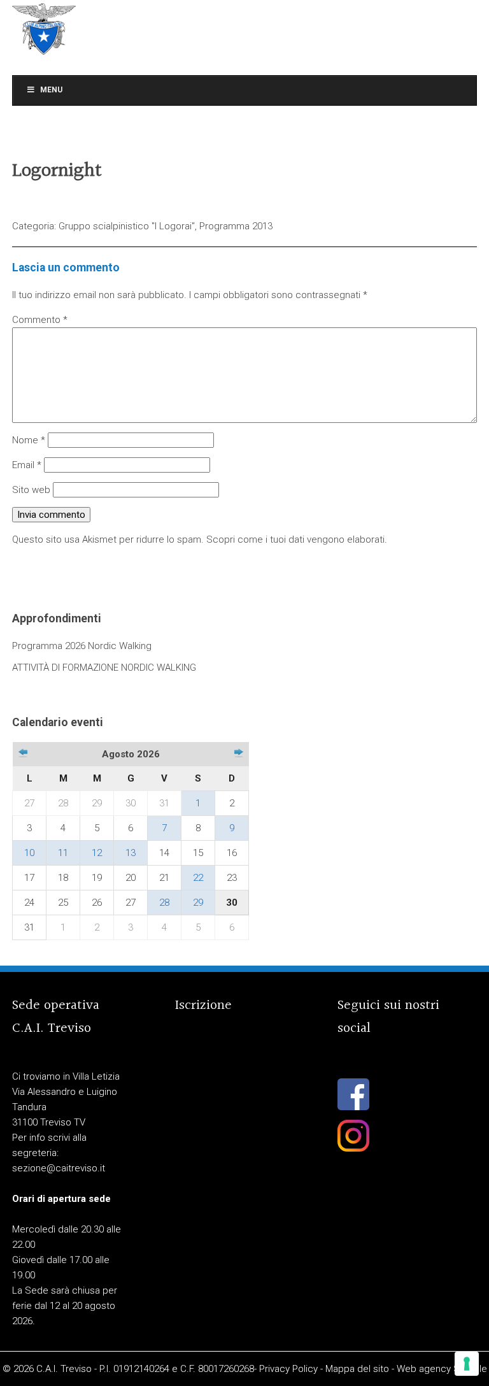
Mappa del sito (357, 1369)
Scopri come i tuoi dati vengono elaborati (295, 539)
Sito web (31, 490)
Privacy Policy (288, 1369)
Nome (28, 440)
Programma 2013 (236, 226)
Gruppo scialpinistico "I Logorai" (127, 226)
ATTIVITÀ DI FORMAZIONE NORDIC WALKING (104, 667)
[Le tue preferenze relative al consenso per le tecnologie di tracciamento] (467, 1364)
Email (26, 465)
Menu (51, 89)
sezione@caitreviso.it (58, 1168)
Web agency (424, 1369)
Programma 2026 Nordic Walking (82, 646)
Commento (39, 319)
